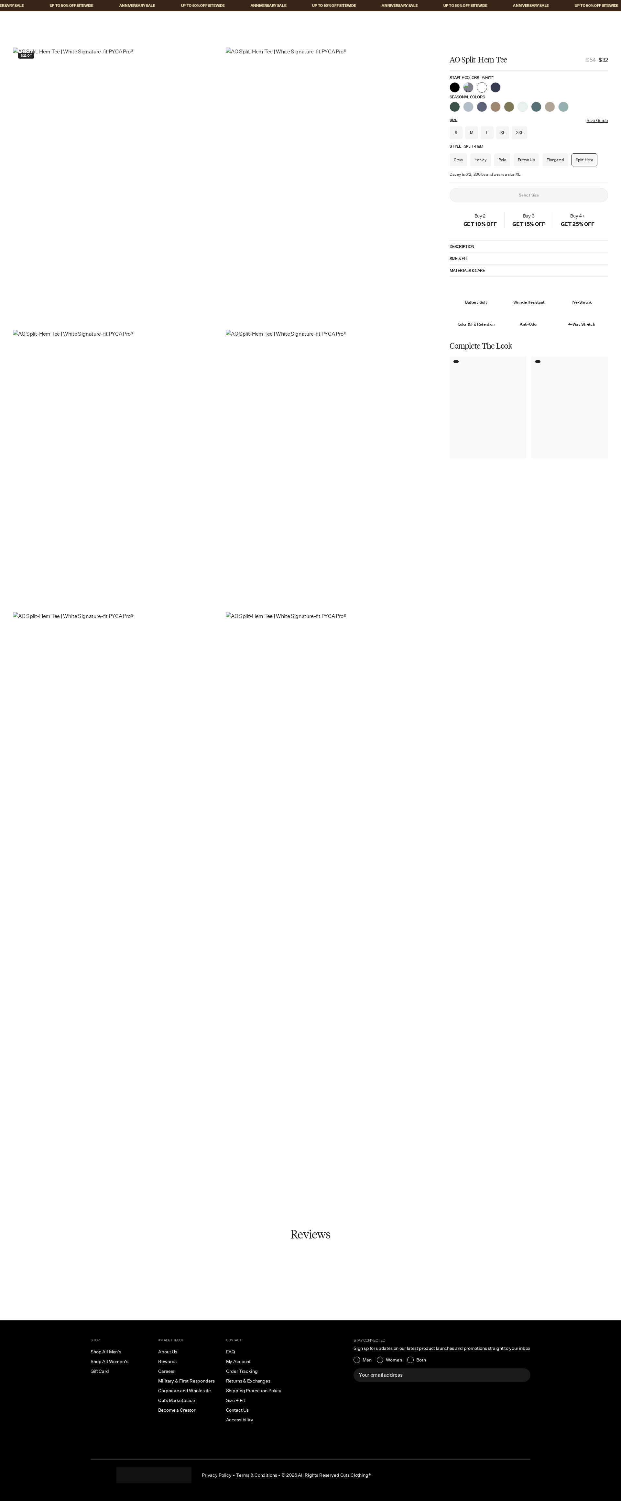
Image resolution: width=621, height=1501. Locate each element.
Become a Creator (176, 1410)
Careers (166, 1371)
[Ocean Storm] (482, 107)
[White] (482, 87)
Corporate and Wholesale (184, 1390)
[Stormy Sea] (563, 107)
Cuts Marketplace (176, 1400)
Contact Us (237, 1410)
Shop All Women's (109, 1361)
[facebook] (154, 1475)
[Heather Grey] (468, 87)
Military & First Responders (186, 1380)
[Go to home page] (310, 21)
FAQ (230, 1351)
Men (367, 1359)
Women (394, 1359)
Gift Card (100, 1371)
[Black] (455, 87)
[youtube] (167, 1475)
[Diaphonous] (523, 107)
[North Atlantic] (536, 107)
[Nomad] (495, 107)
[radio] (363, 1359)
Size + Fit (235, 1400)
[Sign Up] (522, 1375)
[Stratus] (468, 107)
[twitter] (180, 1475)
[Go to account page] (578, 22)
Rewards (167, 1361)
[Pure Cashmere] (550, 107)
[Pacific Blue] (495, 87)
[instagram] (128, 1475)
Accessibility (239, 1419)
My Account (238, 1361)
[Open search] (564, 22)
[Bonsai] (455, 107)
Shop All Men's (106, 1351)
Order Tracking (242, 1371)
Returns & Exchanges (248, 1380)
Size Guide (597, 120)
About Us (167, 1351)
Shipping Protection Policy (253, 1390)
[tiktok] (141, 1475)
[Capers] (509, 107)
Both (421, 1359)
